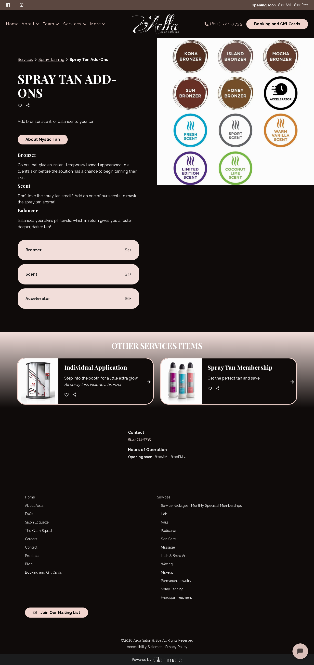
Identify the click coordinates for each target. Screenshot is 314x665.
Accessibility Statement (145, 647)
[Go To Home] (157, 24)
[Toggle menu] (84, 24)
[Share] (29, 105)
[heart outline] (20, 106)
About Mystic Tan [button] (43, 139)
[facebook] (10, 5)
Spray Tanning (51, 59)
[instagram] (22, 5)
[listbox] (30, 24)
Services (25, 59)
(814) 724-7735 (226, 24)
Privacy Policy (176, 647)
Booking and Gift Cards (277, 24)
